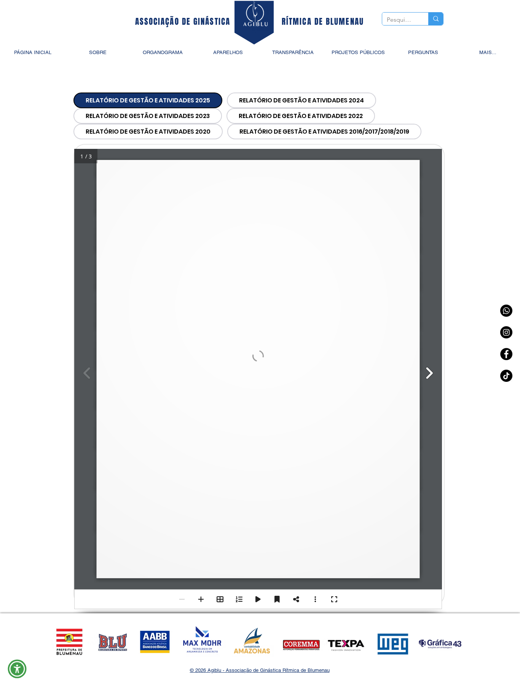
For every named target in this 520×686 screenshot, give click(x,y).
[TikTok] (506, 376)
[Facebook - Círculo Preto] (506, 354)
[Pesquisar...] (435, 19)
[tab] (147, 100)
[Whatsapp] (506, 311)
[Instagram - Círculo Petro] (506, 332)
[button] (17, 668)
